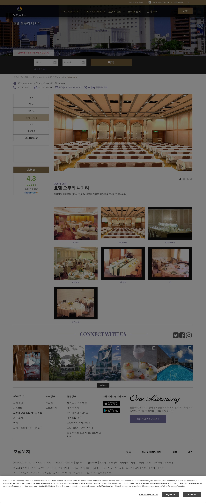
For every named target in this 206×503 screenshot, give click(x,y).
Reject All (170, 494)
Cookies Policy (161, 486)
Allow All (192, 494)
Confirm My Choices (148, 494)
